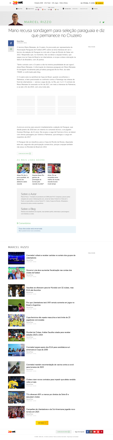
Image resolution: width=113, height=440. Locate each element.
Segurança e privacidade (72, 436)
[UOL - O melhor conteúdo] (18, 3)
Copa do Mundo (83, 8)
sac (82, 3)
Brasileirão (75, 8)
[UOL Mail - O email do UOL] (85, 3)
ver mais (41, 423)
